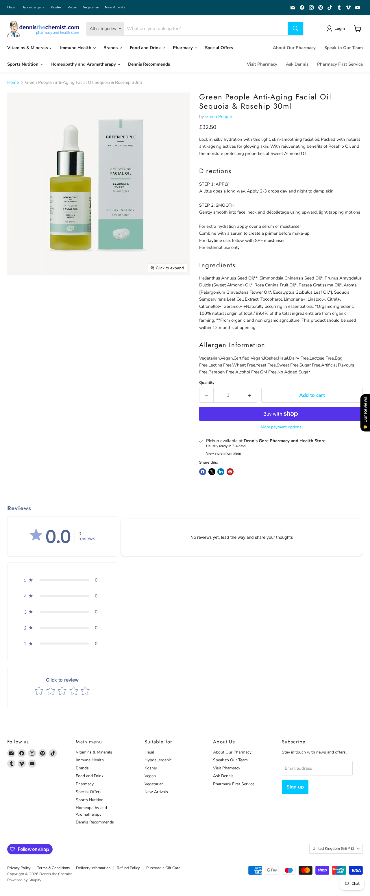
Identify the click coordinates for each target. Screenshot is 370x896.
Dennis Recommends (149, 64)
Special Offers (219, 48)
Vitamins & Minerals (28, 48)
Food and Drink (146, 48)
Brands (111, 48)
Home (13, 82)
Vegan (72, 7)
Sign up (295, 787)
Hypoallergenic (33, 7)
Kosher (56, 7)
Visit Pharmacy (262, 64)
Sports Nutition (23, 64)
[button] (336, 28)
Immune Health (76, 48)
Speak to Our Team (343, 48)
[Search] (295, 28)
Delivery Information (93, 868)
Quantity (206, 383)
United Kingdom (333, 848)
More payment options (281, 427)
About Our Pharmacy (294, 48)
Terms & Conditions (53, 868)
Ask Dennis (297, 64)
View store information (223, 453)
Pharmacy (183, 48)
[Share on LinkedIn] (220, 471)
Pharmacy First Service (340, 64)
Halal (11, 7)
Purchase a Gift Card (163, 868)
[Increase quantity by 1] (250, 395)
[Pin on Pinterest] (230, 471)
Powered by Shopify (24, 880)
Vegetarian (91, 7)
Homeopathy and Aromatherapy (84, 64)
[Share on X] (211, 471)
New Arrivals (115, 7)
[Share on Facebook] (202, 471)
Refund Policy (128, 868)
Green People (218, 116)
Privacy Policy (19, 868)
